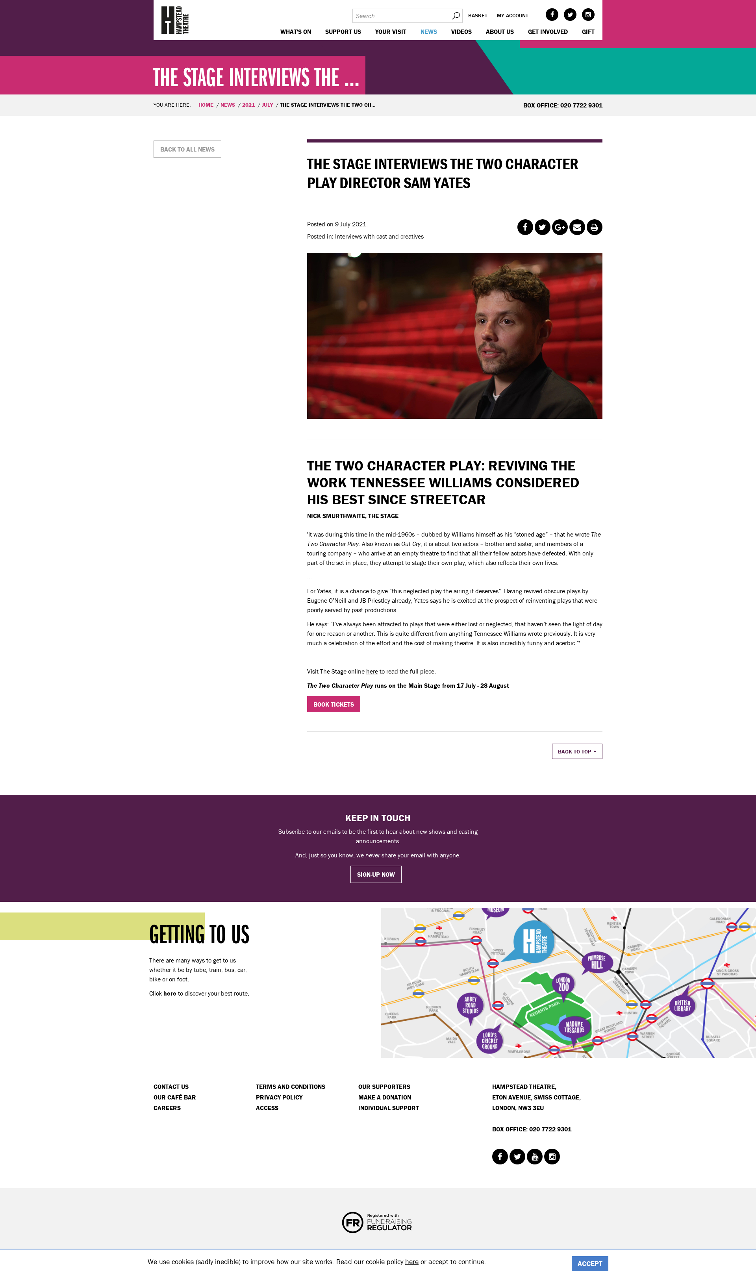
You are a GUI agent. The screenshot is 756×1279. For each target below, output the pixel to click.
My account (512, 15)
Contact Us (171, 1086)
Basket (477, 15)
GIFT (588, 31)
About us (500, 31)
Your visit (390, 31)
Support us (343, 31)
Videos (461, 31)
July (267, 104)
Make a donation (384, 1097)
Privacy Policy (279, 1097)
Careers (167, 1108)
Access (267, 1108)
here (372, 671)
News (429, 31)
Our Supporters (384, 1086)
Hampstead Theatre (175, 20)
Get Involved (548, 31)
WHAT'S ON (295, 31)
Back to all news (187, 149)
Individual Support (388, 1108)
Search (455, 16)
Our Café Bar (175, 1097)
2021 (248, 104)
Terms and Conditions (290, 1086)
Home (205, 104)
